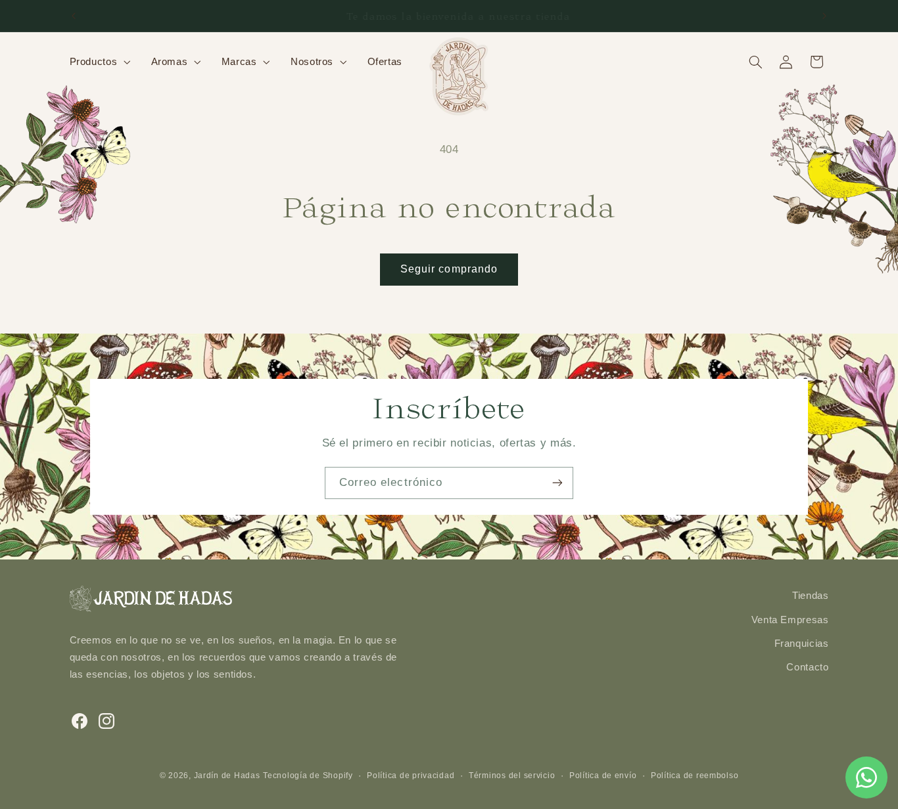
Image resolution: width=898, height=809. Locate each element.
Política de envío (603, 775)
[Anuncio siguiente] (824, 16)
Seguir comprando (449, 268)
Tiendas (810, 595)
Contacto (807, 667)
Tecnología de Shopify (307, 775)
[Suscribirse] (557, 483)
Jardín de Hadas (227, 775)
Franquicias (801, 643)
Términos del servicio (512, 775)
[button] (98, 61)
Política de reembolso (694, 775)
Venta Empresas (790, 620)
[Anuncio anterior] (73, 16)
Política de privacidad (410, 775)
